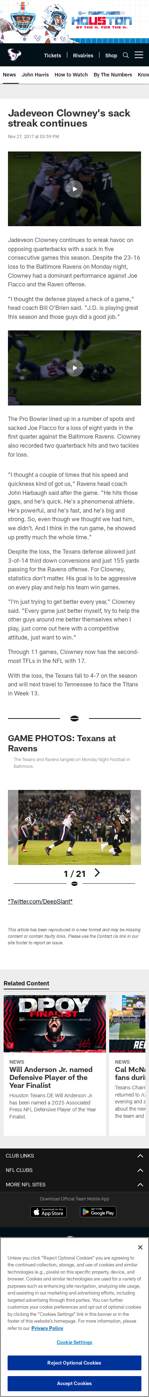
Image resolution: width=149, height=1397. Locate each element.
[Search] (126, 55)
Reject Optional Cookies (74, 1363)
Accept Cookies (74, 1383)
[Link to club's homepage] (14, 52)
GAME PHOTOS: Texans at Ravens (62, 743)
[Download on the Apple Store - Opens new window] (48, 1213)
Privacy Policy (47, 1328)
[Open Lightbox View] (74, 839)
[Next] (97, 872)
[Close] (140, 1247)
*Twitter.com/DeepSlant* (40, 901)
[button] (74, 189)
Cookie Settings (74, 1342)
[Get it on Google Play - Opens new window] (98, 1215)
